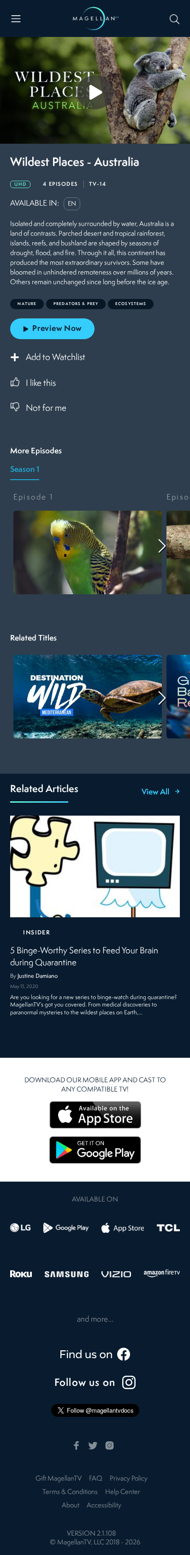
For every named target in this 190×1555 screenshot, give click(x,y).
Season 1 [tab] (24, 470)
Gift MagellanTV (59, 1479)
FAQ (95, 1479)
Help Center (122, 1492)
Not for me (46, 408)
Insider (36, 933)
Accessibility (104, 1505)
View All (155, 792)
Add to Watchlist (55, 357)
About (70, 1505)
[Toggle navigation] (16, 18)
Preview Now (57, 329)
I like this (41, 383)
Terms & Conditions (70, 1492)
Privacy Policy (129, 1479)
